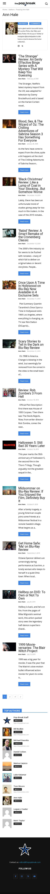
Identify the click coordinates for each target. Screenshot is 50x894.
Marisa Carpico (20, 763)
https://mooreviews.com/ (21, 792)
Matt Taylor (19, 820)
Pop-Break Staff (21, 717)
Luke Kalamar (20, 774)
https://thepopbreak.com (21, 723)
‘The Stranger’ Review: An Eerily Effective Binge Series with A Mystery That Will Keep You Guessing (30, 65)
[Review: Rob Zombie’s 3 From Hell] (9, 392)
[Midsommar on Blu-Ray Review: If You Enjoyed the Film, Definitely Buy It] (9, 490)
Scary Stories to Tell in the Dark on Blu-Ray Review (31, 345)
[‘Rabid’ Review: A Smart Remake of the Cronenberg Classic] (9, 233)
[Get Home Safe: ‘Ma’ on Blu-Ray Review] (9, 545)
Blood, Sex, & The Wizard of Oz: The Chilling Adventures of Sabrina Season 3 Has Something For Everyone (31, 131)
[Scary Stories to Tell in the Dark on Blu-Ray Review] (9, 343)
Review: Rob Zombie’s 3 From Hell (30, 393)
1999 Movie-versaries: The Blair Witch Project (31, 648)
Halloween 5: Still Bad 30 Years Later (31, 444)
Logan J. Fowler (21, 809)
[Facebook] (15, 876)
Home (5, 10)
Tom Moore (19, 786)
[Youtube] (34, 876)
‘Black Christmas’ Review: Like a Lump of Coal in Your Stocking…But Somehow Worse (31, 185)
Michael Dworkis (21, 740)
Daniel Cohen (20, 752)
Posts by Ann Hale (22, 10)
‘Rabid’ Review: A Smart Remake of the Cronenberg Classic (30, 235)
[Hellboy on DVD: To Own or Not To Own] (9, 594)
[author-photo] (11, 34)
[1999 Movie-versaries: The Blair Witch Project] (9, 647)
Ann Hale (21, 79)
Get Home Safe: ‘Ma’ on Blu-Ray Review (29, 546)
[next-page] (20, 697)
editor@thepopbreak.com (30, 862)
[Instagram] (19, 45)
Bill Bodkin (18, 729)
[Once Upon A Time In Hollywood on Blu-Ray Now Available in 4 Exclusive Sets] (9, 285)
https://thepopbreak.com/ (21, 746)
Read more (24, 112)
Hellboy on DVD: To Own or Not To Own (31, 595)
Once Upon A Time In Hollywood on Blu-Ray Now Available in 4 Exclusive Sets (31, 289)
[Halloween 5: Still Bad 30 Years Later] (9, 445)
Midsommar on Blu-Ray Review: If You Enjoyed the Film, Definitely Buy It (31, 494)
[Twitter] (22, 45)
